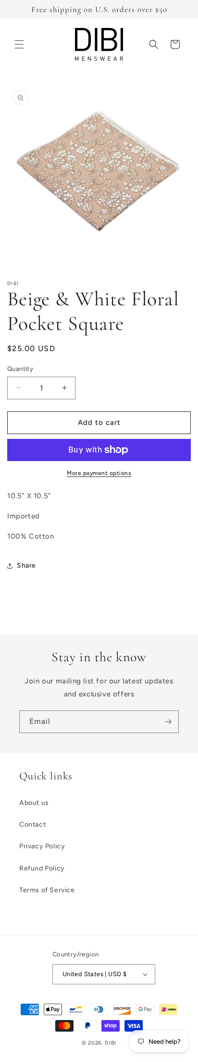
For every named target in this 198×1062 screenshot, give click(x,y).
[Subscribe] (167, 721)
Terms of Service (47, 890)
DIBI (110, 1043)
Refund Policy (42, 868)
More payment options (99, 473)
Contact (32, 824)
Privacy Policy (42, 846)
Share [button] (26, 565)
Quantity (20, 368)
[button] (19, 44)
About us (34, 803)
